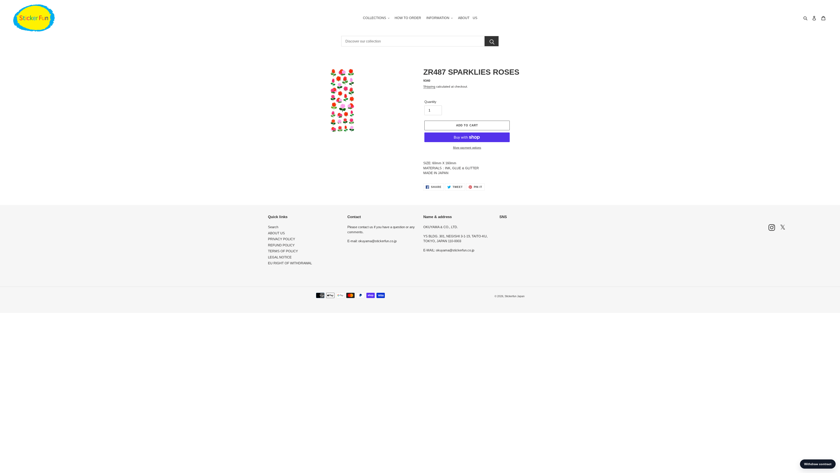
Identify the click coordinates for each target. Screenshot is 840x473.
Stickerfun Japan (515, 296)
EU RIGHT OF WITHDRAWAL (290, 263)
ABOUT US (276, 233)
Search (273, 227)
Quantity (430, 102)
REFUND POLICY (281, 245)
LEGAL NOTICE (280, 257)
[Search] (492, 41)
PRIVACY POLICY (281, 239)
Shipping (429, 86)
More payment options (467, 147)
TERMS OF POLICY (283, 251)
